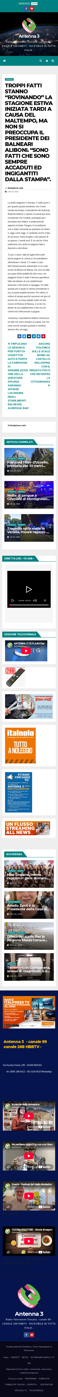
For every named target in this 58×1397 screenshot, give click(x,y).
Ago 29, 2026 (16, 883)
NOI (29, 1363)
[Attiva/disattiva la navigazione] (53, 61)
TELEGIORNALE (36, 1390)
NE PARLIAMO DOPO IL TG (42, 1357)
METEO (25, 1357)
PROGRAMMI (30, 1379)
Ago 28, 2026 (16, 914)
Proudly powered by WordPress (19, 1347)
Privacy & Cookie (15, 1379)
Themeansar (29, 1350)
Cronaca (9, 79)
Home (6, 1357)
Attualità (12, 458)
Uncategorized (14, 902)
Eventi (20, 871)
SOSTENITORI (46, 1385)
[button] (41, 61)
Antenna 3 (29, 36)
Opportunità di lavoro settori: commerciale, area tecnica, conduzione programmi (29, 1371)
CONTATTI (15, 1357)
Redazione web (15, 188)
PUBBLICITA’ (44, 1379)
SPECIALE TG (21, 1390)
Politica (21, 933)
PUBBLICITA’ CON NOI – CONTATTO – (21, 1385)
